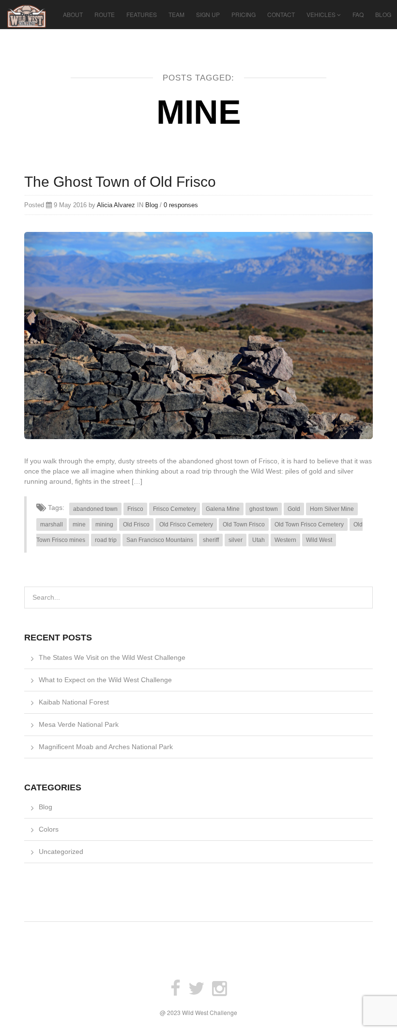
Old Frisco (136, 524)
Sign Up (208, 14)
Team (176, 14)
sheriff (211, 540)
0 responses (181, 205)
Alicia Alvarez (116, 205)
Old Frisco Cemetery (186, 524)
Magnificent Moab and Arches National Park (106, 747)
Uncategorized (61, 851)
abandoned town (95, 509)
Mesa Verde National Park (79, 724)
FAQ (358, 14)
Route (104, 14)
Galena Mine (223, 509)
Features (141, 14)
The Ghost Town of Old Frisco (120, 182)
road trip (106, 540)
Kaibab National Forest (74, 702)
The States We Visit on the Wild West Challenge (112, 657)
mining (104, 524)
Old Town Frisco (244, 524)
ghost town (263, 509)
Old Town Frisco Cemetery (309, 524)
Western (285, 540)
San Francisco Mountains (159, 540)
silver (236, 540)
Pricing (243, 14)
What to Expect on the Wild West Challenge (105, 680)
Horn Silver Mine (332, 509)
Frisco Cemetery (174, 509)
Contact (281, 14)
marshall (51, 524)
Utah (258, 540)
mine (79, 524)
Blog (383, 14)
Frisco (135, 509)
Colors (49, 829)
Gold (294, 509)
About (73, 14)
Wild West (319, 540)
